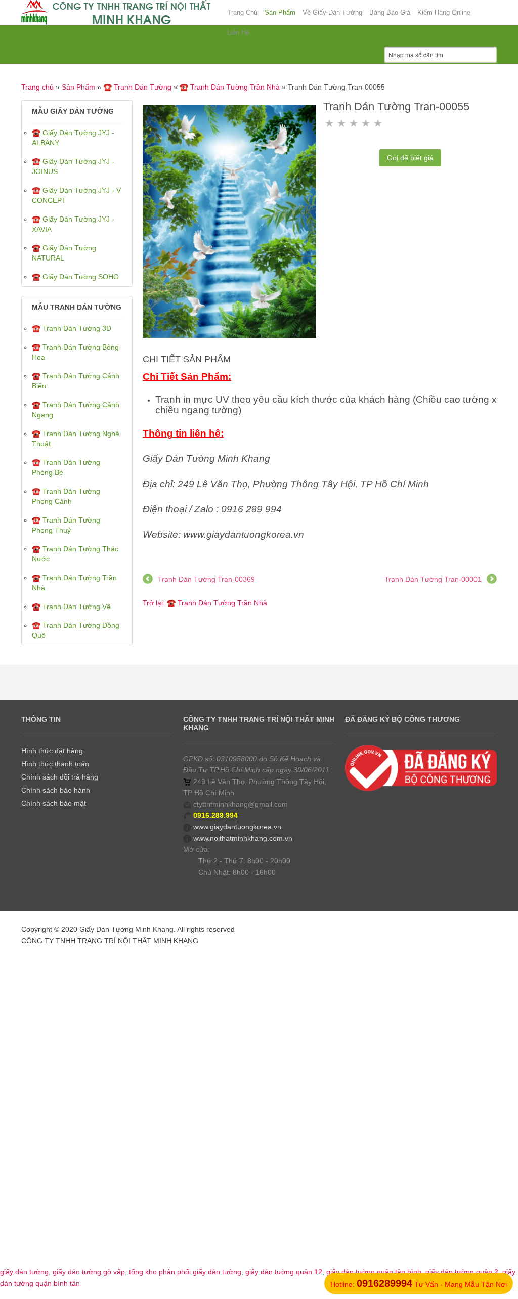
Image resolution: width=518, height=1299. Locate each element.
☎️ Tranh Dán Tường (137, 87)
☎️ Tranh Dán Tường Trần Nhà (230, 87)
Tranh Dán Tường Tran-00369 (206, 579)
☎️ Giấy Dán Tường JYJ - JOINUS (73, 166)
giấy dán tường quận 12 (283, 1272)
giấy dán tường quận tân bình (373, 1272)
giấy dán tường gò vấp (89, 1272)
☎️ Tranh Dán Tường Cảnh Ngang (75, 410)
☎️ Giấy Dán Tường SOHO (75, 277)
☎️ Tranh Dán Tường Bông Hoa (75, 352)
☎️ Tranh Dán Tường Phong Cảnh (66, 496)
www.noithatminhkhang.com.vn (242, 838)
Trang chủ (37, 87)
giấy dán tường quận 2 (461, 1272)
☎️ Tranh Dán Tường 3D (71, 328)
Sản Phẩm (78, 87)
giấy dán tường (24, 1272)
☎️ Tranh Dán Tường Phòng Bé (66, 467)
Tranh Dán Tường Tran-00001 (433, 579)
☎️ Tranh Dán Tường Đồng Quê (75, 630)
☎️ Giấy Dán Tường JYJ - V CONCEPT (76, 195)
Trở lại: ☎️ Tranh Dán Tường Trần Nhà (205, 603)
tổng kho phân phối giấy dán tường (185, 1272)
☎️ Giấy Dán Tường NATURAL (64, 253)
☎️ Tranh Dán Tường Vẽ (71, 606)
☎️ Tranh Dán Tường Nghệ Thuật (75, 438)
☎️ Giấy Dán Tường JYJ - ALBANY (73, 137)
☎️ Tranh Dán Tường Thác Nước (75, 554)
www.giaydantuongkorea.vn (237, 826)
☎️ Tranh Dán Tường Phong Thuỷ (66, 525)
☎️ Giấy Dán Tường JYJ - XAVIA (73, 224)
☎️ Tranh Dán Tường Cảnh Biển (75, 381)
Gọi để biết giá (410, 158)
